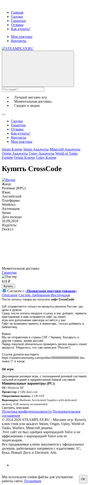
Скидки (17, 16)
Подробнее (32, 481)
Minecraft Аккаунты (65, 149)
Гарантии (18, 21)
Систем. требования (34, 295)
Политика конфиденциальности (27, 411)
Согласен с (42, 291)
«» (51, 291)
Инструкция (60, 295)
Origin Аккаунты (15, 153)
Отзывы (17, 25)
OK (83, 479)
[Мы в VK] (15, 465)
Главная (17, 12)
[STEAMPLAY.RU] (17, 48)
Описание (10, 295)
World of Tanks (66, 153)
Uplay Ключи (46, 157)
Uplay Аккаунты (41, 153)
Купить (8, 286)
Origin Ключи (24, 157)
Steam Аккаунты (36, 149)
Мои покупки (21, 37)
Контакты (18, 41)
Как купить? (20, 29)
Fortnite (7, 157)
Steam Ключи (12, 149)
